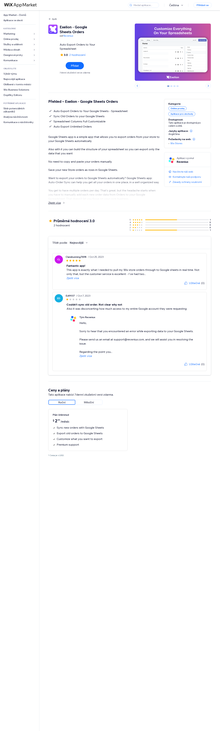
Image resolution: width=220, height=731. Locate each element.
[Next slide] (208, 85)
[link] (19, 15)
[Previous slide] (137, 85)
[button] (191, 130)
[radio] (61, 402)
